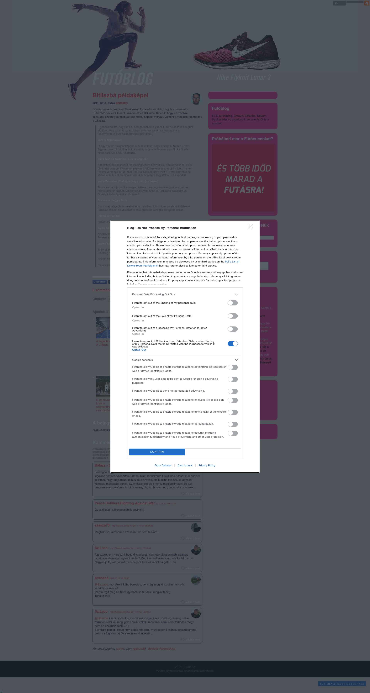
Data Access (185, 465)
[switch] (233, 302)
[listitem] (185, 294)
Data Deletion (163, 465)
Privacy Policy (206, 465)
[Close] (251, 228)
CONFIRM (157, 451)
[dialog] (185, 347)
